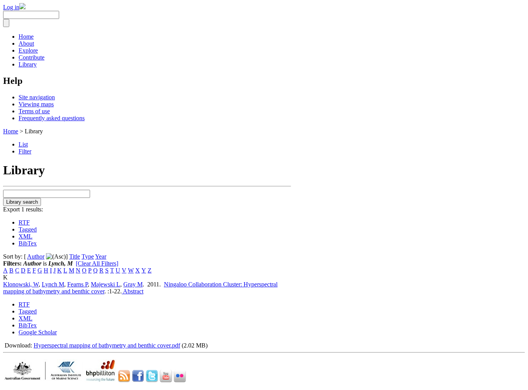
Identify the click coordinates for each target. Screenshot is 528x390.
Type (88, 256)
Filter (25, 151)
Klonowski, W (21, 284)
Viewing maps (36, 104)
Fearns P (77, 284)
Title (74, 256)
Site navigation (37, 97)
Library (28, 64)
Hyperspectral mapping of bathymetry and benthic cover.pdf (107, 345)
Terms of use (34, 111)
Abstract (132, 291)
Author (35, 256)
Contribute (31, 57)
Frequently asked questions (52, 118)
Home (26, 36)
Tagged (28, 229)
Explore (28, 50)
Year (100, 256)
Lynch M (53, 284)
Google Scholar (38, 332)
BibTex (28, 243)
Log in (11, 7)
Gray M (133, 284)
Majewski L (105, 284)
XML (25, 236)
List (23, 144)
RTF (24, 222)
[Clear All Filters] (97, 263)
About (26, 43)
